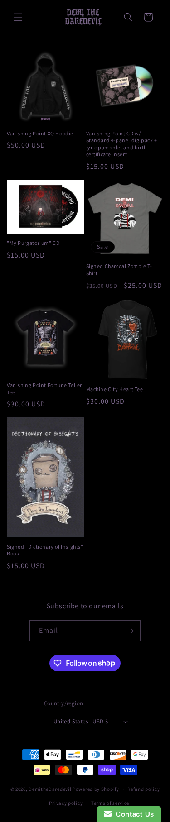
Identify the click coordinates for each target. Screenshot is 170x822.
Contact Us (133, 814)
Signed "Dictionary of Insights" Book (45, 550)
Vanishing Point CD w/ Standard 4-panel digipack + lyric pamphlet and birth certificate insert (121, 144)
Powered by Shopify (96, 789)
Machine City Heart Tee (114, 389)
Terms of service (110, 803)
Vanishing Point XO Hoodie (40, 133)
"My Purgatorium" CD (33, 242)
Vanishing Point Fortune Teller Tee (44, 389)
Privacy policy (66, 803)
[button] (18, 17)
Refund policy (143, 789)
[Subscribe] (130, 630)
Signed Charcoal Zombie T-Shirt (119, 270)
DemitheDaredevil (50, 789)
